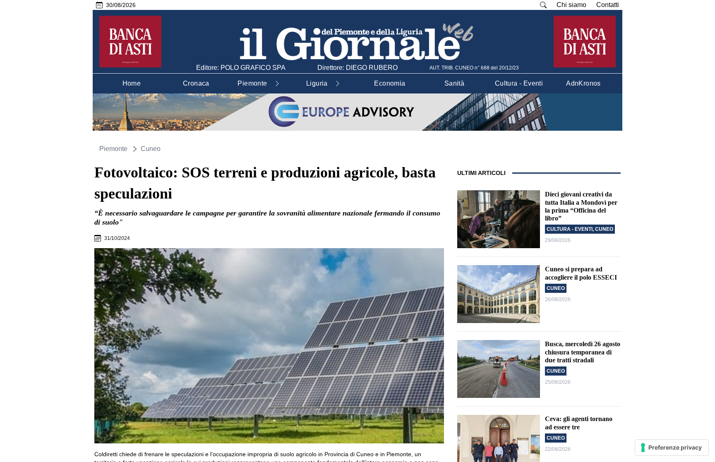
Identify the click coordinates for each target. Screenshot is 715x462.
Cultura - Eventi (570, 229)
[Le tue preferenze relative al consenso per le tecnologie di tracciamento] (671, 447)
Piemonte (113, 148)
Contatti (607, 4)
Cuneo (151, 148)
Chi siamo (571, 4)
